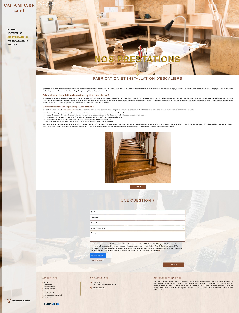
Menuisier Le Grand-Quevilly (197, 288)
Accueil (11, 29)
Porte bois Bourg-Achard (162, 281)
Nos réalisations (18, 40)
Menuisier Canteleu (215, 288)
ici (159, 250)
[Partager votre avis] (48, 4)
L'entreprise (14, 33)
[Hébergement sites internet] (51, 307)
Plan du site (48, 297)
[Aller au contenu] (137, 71)
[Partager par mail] (53, 4)
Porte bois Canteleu (179, 281)
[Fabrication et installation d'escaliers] (138, 157)
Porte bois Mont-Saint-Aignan (197, 281)
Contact (12, 44)
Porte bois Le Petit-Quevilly (218, 281)
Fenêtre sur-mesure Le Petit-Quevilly (184, 284)
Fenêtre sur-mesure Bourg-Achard (211, 284)
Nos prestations (17, 37)
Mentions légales (49, 293)
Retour (138, 187)
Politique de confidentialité (53, 295)
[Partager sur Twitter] (43, 4)
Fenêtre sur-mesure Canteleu (214, 286)
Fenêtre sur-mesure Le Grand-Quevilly (188, 286)
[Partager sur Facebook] (39, 4)
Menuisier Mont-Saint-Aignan (175, 288)
